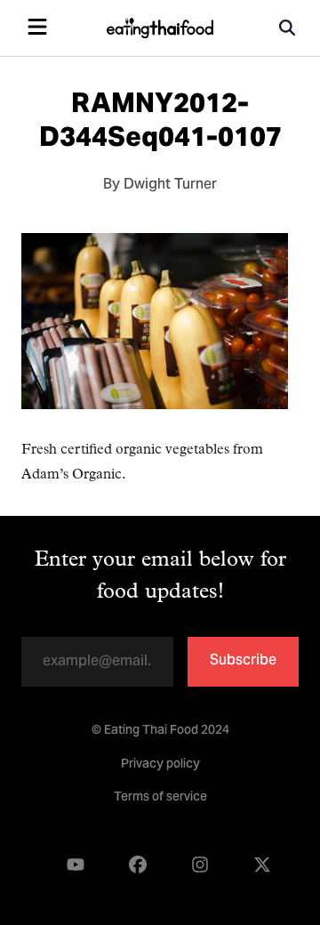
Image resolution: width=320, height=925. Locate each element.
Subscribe (243, 661)
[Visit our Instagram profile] (200, 865)
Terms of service (160, 797)
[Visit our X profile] (262, 865)
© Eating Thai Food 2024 (160, 731)
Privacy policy (160, 765)
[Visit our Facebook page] (138, 865)
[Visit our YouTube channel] (75, 865)
